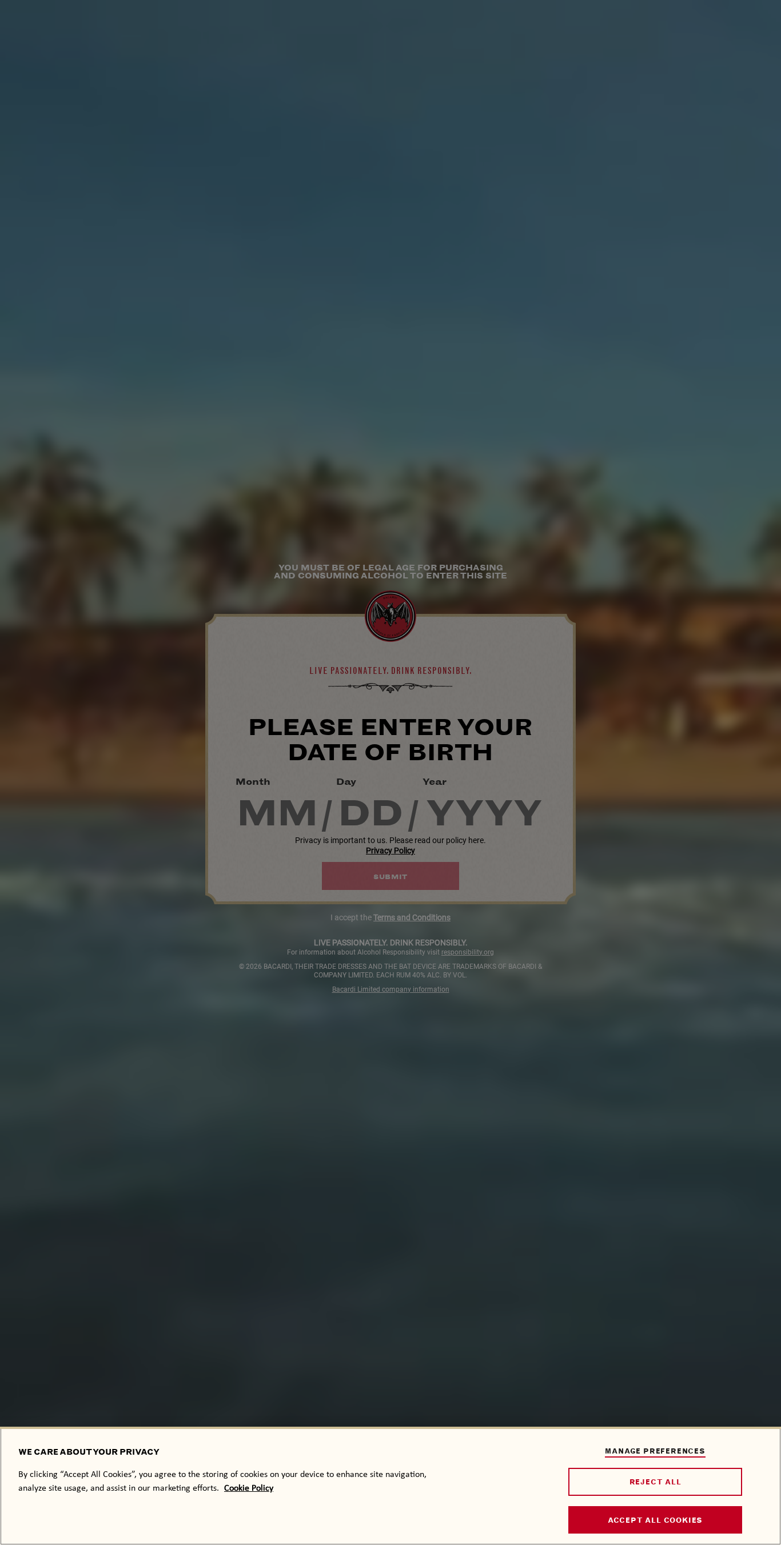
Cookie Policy (248, 1487)
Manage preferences (655, 1451)
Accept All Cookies (655, 1520)
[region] (390, 1486)
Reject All (655, 1482)
